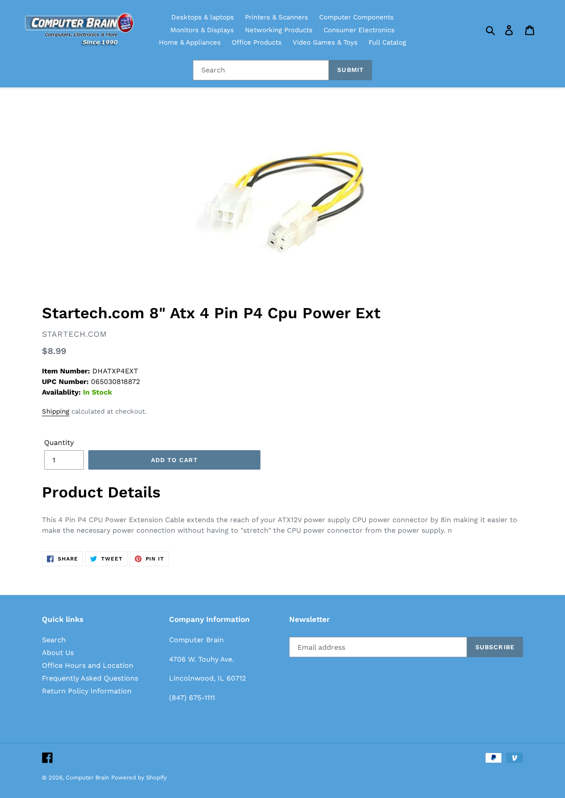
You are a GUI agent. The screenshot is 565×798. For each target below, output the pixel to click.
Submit (350, 69)
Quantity (59, 442)
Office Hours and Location (87, 665)
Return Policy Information (87, 691)
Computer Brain (87, 777)
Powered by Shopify (139, 777)
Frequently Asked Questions (90, 678)
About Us (58, 652)
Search (54, 640)
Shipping (55, 411)
